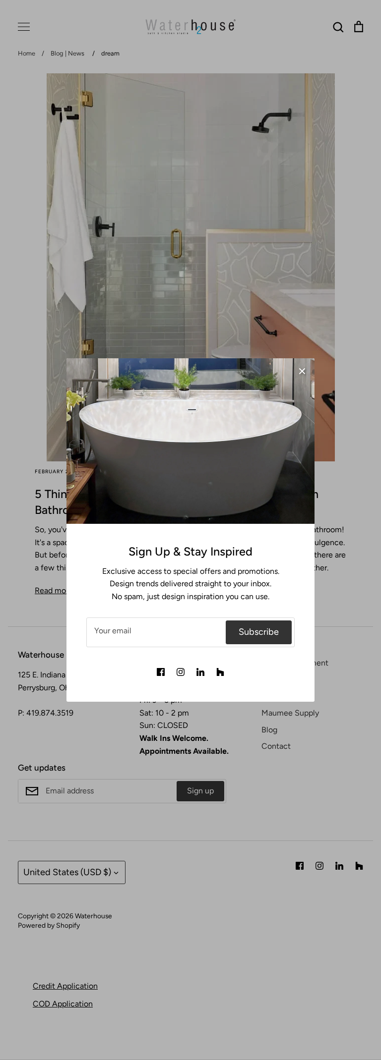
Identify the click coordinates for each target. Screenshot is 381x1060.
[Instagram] (180, 672)
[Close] (302, 371)
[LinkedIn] (200, 672)
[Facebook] (161, 672)
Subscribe (259, 631)
